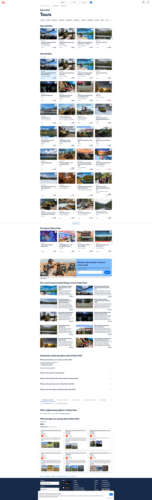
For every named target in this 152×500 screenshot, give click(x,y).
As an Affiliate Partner (106, 486)
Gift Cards (96, 489)
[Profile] (148, 2)
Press (95, 487)
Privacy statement (43, 278)
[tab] (48, 400)
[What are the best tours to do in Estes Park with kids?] (110, 384)
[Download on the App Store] (66, 487)
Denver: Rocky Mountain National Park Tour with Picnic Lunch (76, 431)
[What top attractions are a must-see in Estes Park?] (110, 359)
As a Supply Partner (105, 482)
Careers (95, 484)
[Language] (143, 2)
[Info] (45, 57)
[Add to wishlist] (56, 29)
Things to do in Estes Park (62, 476)
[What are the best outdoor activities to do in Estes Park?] (110, 389)
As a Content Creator (106, 484)
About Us (96, 482)
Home (41, 476)
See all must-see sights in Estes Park (47, 368)
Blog (95, 486)
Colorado (53, 476)
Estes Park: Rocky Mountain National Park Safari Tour (51, 431)
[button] (48, 38)
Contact (75, 482)
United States (47, 476)
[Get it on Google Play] (66, 483)
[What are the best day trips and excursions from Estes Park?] (110, 378)
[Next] (111, 38)
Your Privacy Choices (77, 487)
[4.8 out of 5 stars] (43, 427)
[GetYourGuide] (3, 2)
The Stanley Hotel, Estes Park (47, 363)
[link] (48, 38)
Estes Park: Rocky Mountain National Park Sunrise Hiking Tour (100, 431)
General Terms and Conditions (79, 489)
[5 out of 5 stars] (51, 433)
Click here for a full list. (65, 413)
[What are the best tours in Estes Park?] (110, 373)
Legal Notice (76, 484)
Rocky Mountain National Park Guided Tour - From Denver (100, 453)
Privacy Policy (76, 486)
